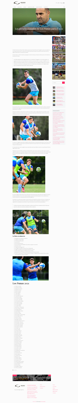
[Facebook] (56, 3)
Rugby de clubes (55, 389)
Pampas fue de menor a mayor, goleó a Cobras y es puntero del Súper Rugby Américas (60, 92)
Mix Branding (38, 401)
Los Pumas (54, 386)
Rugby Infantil (55, 391)
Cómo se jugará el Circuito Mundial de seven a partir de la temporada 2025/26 (59, 105)
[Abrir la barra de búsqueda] (64, 7)
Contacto (41, 388)
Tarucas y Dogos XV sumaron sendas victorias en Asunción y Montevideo (60, 102)
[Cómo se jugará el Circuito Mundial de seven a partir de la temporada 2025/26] (54, 105)
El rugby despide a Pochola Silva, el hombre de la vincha (41, 378)
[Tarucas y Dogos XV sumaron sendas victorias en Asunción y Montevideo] (58, 78)
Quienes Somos (42, 386)
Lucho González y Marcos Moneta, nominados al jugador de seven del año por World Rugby (58, 142)
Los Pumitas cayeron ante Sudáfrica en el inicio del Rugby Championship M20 (59, 138)
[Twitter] (58, 3)
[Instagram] (60, 3)
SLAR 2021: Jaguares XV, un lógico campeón (21, 378)
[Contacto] (64, 3)
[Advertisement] (32, 42)
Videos (54, 388)
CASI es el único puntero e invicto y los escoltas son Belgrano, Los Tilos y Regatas (60, 95)
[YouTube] (62, 3)
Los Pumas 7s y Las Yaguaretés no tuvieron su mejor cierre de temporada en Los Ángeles (58, 113)
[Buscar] (63, 83)
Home (41, 384)
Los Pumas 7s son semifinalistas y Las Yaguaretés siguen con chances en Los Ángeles (60, 99)
